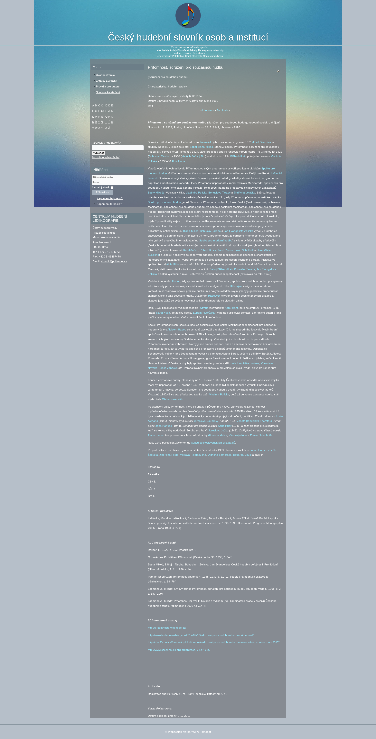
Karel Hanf (231, 307)
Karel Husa (163, 312)
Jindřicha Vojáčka (244, 192)
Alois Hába (178, 161)
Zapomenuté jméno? (110, 198)
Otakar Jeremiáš (172, 399)
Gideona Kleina (217, 435)
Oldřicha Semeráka (219, 454)
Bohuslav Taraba (159, 156)
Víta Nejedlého (238, 435)
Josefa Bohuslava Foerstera (254, 420)
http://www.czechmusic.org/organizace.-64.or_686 (179, 649)
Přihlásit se (102, 192)
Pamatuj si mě (100, 187)
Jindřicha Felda (168, 454)
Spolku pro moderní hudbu (164, 202)
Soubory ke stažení (108, 92)
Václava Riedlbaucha (193, 454)
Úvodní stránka (105, 75)
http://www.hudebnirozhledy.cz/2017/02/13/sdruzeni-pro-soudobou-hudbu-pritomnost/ (201, 635)
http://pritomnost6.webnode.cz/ (167, 627)
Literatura (208, 110)
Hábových (214, 295)
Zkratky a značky (106, 80)
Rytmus (203, 307)
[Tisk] (278, 72)
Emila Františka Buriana (244, 363)
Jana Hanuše (163, 425)
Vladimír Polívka (219, 394)
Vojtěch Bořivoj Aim (193, 156)
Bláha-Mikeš (238, 156)
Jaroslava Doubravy (206, 420)
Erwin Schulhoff (244, 250)
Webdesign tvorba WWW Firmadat (189, 731)
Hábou (176, 281)
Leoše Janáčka (168, 367)
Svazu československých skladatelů (213, 442)
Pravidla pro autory (107, 86)
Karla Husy (224, 425)
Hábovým (236, 286)
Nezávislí (206, 142)
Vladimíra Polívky (196, 192)
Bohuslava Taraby (219, 192)
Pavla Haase (156, 435)
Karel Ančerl (190, 250)
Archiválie (223, 110)
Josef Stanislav (261, 142)
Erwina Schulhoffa (261, 435)
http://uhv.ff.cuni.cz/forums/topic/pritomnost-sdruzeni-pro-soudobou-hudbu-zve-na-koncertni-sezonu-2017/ (213, 642)
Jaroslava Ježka (218, 430)
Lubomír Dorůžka (204, 312)
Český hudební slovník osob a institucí (188, 37)
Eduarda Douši (242, 454)
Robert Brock (208, 250)
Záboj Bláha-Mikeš (201, 146)
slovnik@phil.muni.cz (114, 261)
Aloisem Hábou (176, 329)
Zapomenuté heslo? (109, 203)
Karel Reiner (225, 250)
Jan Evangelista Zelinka (238, 230)
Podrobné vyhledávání (105, 157)
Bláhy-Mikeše (156, 192)
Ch (103, 111)
